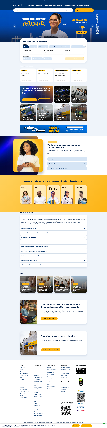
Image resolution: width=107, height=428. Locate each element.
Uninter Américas (50, 388)
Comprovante (36, 407)
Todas (25, 46)
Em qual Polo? (67, 50)
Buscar (69, 10)
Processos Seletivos (38, 373)
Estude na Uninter (88, 5)
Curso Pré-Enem (23, 397)
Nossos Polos (50, 376)
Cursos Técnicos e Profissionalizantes (53, 5)
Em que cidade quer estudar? (49, 50)
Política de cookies (65, 373)
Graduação (30, 5)
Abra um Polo (50, 378)
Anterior (21, 46)
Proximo (85, 46)
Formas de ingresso (38, 377)
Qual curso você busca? (27, 50)
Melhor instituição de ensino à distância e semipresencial (51, 371)
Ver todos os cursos (26, 80)
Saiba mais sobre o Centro (49, 318)
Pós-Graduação (38, 5)
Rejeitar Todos (76, 425)
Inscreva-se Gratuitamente (85, 10)
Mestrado (22, 377)
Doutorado (22, 379)
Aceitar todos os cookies (86, 425)
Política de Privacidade (65, 367)
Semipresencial (38, 58)
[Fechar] (105, 425)
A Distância (27, 58)
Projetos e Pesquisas (38, 381)
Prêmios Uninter (50, 374)
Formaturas (36, 403)
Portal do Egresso (37, 394)
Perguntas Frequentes (38, 405)
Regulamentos (37, 375)
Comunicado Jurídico (38, 413)
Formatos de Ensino (38, 371)
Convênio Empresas (51, 386)
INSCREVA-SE (81, 32)
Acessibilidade (64, 375)
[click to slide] (40, 36)
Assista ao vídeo (44, 99)
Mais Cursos (79, 5)
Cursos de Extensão (69, 5)
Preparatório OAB (23, 389)
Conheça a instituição (29, 99)
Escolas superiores (37, 379)
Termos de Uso (64, 377)
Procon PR (63, 391)
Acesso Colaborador (65, 398)
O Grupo (49, 367)
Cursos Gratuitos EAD (24, 391)
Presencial (48, 58)
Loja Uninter (63, 389)
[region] (53, 426)
